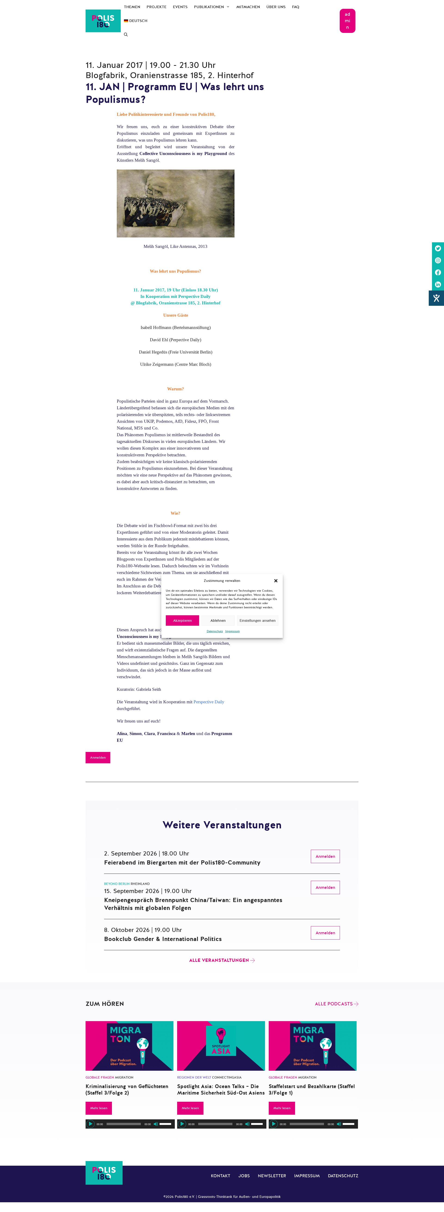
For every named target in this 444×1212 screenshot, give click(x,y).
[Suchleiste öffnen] (126, 35)
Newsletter (272, 1176)
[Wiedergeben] (90, 1124)
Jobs (244, 1176)
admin (347, 20)
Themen (132, 6)
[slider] (166, 1123)
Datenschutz (215, 631)
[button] (276, 580)
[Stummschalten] (156, 1124)
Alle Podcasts (334, 1004)
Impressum (232, 631)
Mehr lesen (98, 1108)
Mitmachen (248, 6)
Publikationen (209, 6)
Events (180, 6)
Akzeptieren (182, 620)
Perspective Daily (209, 701)
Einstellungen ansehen (258, 620)
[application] (130, 1124)
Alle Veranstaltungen (219, 960)
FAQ (295, 6)
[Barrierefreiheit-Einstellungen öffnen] (436, 298)
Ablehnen (218, 620)
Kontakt (220, 1176)
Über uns (276, 6)
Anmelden (98, 757)
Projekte (156, 6)
